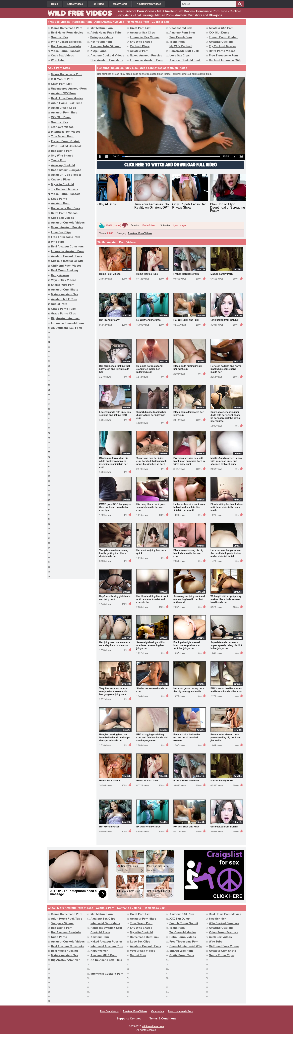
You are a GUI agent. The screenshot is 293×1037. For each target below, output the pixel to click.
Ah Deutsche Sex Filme (67, 327)
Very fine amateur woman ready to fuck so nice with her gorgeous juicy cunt (113, 691)
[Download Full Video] (170, 168)
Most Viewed (120, 4)
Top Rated (98, 4)
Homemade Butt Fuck (184, 50)
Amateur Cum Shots (64, 289)
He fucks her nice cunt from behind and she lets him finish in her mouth (189, 507)
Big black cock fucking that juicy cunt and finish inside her (114, 369)
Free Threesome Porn (223, 55)
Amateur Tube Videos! (105, 46)
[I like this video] (102, 225)
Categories (157, 1011)
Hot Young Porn (101, 41)
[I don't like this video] (125, 225)
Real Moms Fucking (64, 270)
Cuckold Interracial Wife (225, 60)
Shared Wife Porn (63, 284)
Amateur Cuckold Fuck (185, 60)
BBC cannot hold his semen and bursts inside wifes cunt (226, 690)
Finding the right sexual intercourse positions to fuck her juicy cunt (186, 645)
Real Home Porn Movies (67, 32)
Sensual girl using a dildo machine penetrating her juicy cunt (150, 645)
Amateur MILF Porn (64, 299)
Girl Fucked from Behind (224, 320)
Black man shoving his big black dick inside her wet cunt (188, 553)
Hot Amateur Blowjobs (66, 46)
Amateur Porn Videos (149, 4)
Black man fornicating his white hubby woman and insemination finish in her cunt (113, 463)
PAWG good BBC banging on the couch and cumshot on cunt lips (115, 507)
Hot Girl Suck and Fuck (186, 320)
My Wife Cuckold (180, 46)
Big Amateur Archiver (65, 318)
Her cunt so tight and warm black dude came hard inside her (225, 369)
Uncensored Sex (180, 28)
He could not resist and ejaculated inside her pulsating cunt (149, 369)
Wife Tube (58, 60)
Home (54, 4)
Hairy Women (60, 275)
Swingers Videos (101, 37)
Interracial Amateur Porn (146, 60)
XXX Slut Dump (219, 32)
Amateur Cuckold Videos (107, 55)
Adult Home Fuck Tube (106, 32)
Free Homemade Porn (180, 1011)
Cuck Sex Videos (62, 55)
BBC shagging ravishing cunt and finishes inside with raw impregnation (152, 737)
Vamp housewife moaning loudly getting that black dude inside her (113, 553)
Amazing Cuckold (221, 41)
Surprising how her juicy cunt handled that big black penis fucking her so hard (151, 461)
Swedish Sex (59, 37)
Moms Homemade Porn (66, 28)
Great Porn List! (140, 28)
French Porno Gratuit (223, 37)
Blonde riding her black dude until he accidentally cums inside (226, 507)
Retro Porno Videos (222, 50)
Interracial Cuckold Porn (67, 323)
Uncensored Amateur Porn (69, 88)
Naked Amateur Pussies (146, 55)
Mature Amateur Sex (64, 294)
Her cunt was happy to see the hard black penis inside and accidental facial (225, 553)
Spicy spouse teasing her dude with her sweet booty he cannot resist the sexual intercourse (225, 416)
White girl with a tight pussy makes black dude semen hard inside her (225, 599)
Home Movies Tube (147, 274)
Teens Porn (177, 41)
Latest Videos (75, 4)
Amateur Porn (139, 50)
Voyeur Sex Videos (63, 280)
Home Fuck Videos (110, 274)
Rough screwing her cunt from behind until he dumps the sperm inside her (114, 737)
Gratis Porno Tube (63, 308)
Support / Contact (129, 1018)
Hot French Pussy (109, 320)
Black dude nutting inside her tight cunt (187, 367)
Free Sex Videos (109, 1011)
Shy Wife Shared (141, 41)
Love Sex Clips (179, 55)
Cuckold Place (139, 46)
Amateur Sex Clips (142, 32)
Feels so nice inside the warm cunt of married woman (186, 737)
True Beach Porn (180, 37)
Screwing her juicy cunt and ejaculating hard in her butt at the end (189, 599)
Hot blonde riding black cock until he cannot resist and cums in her (152, 599)
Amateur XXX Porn (221, 28)
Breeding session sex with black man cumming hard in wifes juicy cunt (189, 461)
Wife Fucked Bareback (66, 41)
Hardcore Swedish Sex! (106, 927)
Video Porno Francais (65, 50)
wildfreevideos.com (153, 1026)
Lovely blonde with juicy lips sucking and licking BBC (115, 414)
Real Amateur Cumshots (106, 60)
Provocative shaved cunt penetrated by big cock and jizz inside (225, 737)
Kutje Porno (98, 50)
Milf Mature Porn (101, 28)
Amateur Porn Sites (182, 32)
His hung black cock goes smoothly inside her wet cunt (150, 507)
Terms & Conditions (162, 1018)
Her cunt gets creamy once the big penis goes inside (188, 690)
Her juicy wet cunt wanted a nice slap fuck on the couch (114, 644)
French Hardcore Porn (186, 274)
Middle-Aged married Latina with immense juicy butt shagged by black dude (226, 461)
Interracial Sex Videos (144, 37)
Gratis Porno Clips (63, 313)
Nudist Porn (59, 303)
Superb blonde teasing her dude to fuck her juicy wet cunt (151, 415)
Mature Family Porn (221, 274)
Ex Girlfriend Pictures (148, 320)
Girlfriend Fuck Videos (66, 265)
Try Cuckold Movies (222, 46)
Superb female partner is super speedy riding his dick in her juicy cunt (226, 645)
